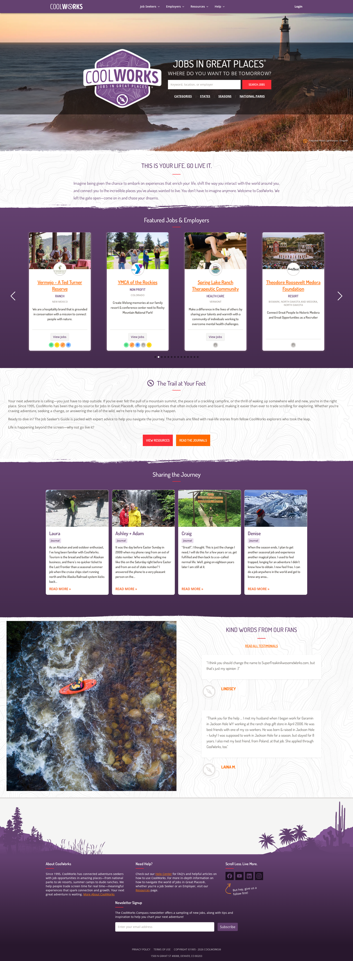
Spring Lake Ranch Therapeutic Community (137, 285)
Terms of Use (162, 949)
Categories (183, 96)
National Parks (252, 96)
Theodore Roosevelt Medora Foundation (215, 285)
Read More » (60, 589)
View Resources (158, 440)
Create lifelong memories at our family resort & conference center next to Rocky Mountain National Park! (60, 307)
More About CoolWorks (99, 894)
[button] (340, 296)
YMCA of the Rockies (60, 282)
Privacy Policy (141, 949)
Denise (254, 533)
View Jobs (59, 337)
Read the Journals (193, 440)
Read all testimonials (261, 646)
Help (218, 6)
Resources (198, 6)
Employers (173, 6)
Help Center (163, 874)
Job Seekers (148, 6)
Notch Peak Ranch (293, 282)
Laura (54, 533)
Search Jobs (257, 84)
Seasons (224, 96)
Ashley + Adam (129, 533)
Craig (187, 533)
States (205, 96)
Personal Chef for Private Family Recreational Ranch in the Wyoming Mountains (293, 307)
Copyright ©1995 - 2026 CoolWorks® (197, 949)
